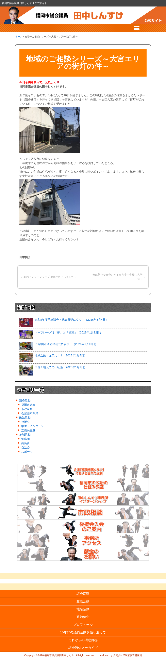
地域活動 (25, 434)
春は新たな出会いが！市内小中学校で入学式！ (118, 276)
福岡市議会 (28, 404)
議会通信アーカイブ (83, 647)
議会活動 (25, 400)
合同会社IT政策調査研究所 (127, 655)
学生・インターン (32, 426)
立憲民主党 (28, 430)
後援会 (25, 421)
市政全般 (27, 409)
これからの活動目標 (83, 640)
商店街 (25, 443)
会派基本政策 (29, 413)
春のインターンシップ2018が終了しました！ (50, 276)
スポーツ (27, 451)
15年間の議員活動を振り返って (83, 632)
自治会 (25, 447)
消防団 (25, 438)
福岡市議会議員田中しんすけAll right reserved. (69, 655)
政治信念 (83, 617)
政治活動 (25, 417)
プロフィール (83, 624)
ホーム (18, 36)
